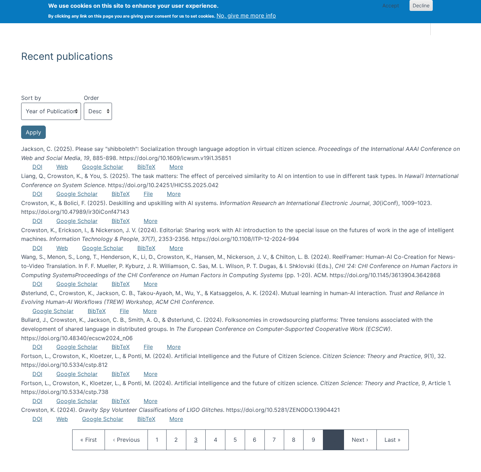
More (176, 166)
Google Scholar (102, 166)
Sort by (31, 97)
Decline (421, 5)
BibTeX (146, 166)
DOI (37, 166)
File (148, 193)
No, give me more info (246, 15)
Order (91, 97)
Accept (390, 5)
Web (62, 166)
